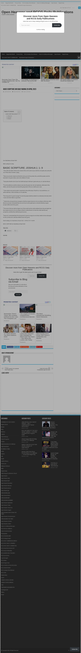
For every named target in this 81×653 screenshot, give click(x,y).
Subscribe (57, 25)
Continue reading (40, 29)
